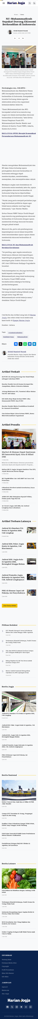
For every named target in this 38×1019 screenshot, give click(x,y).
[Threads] (26, 1007)
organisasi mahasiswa (15, 332)
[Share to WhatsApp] (25, 344)
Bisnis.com (5, 990)
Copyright (5, 966)
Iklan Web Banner (8, 973)
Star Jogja (5, 993)
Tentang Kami (6, 959)
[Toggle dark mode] (34, 3)
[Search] (30, 3)
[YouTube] (21, 1007)
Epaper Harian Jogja (21, 320)
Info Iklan (5, 976)
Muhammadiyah (22, 337)
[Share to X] (20, 344)
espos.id (5, 987)
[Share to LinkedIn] (30, 344)
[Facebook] (7, 1007)
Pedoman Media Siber (9, 963)
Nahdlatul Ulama (8, 337)
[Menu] (4, 3)
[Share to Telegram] (34, 344)
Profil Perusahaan (8, 970)
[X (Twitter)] (12, 1007)
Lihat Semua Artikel (9, 605)
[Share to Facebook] (16, 344)
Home (16, 14)
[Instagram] (17, 1007)
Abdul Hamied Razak (20, 31)
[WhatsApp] (30, 1007)
